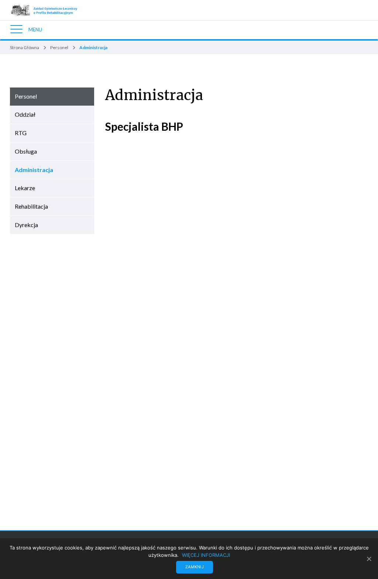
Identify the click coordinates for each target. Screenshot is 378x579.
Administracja (154, 95)
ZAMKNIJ (194, 566)
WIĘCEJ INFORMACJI (206, 555)
